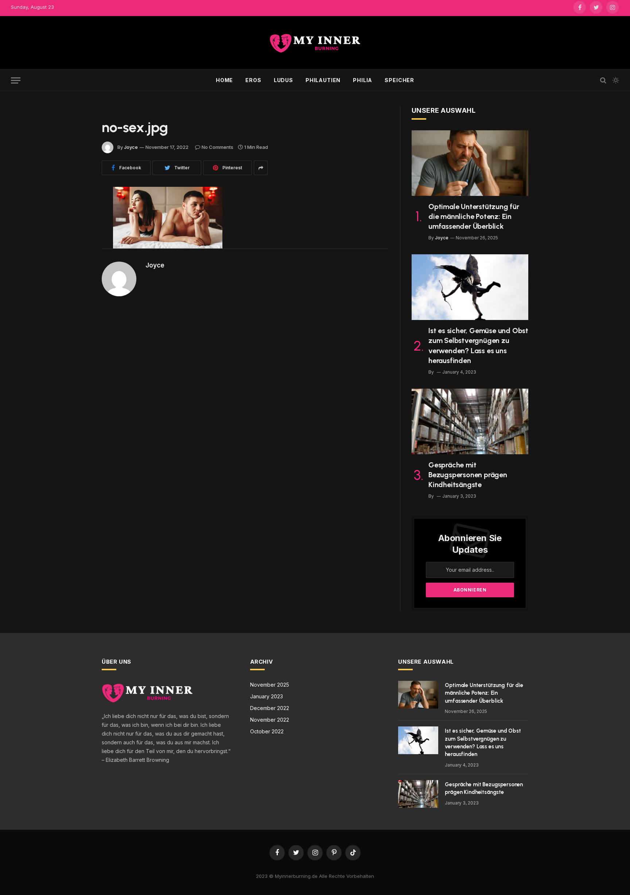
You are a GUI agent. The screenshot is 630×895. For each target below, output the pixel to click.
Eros (253, 80)
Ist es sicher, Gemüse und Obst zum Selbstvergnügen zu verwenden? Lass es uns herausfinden (478, 345)
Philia (362, 80)
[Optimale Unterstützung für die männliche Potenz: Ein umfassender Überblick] (470, 163)
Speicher (399, 80)
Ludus (283, 80)
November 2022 (269, 720)
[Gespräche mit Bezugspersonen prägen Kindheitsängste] (470, 421)
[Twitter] (76, 230)
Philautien (323, 80)
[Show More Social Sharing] (261, 168)
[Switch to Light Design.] (615, 80)
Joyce (131, 147)
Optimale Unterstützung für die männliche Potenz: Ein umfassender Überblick (473, 216)
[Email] (76, 285)
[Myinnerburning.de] (315, 42)
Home (224, 80)
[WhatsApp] (76, 267)
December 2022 (269, 708)
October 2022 (267, 731)
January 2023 (266, 696)
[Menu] (15, 80)
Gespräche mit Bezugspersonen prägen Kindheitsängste (467, 474)
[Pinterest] (76, 248)
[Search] (603, 80)
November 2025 (269, 685)
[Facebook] (76, 211)
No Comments (217, 147)
